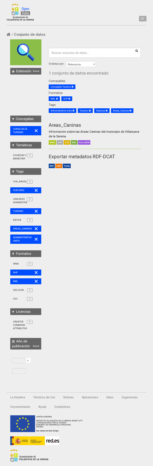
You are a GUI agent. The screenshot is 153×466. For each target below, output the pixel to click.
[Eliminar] (72, 87)
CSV (67, 142)
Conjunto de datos (30, 34)
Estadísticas (62, 407)
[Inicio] (20, 12)
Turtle (67, 166)
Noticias (68, 397)
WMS (52, 142)
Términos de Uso (44, 397)
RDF (52, 166)
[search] (136, 50)
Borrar (36, 71)
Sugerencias (130, 397)
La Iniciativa (17, 397)
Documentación (20, 407)
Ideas (109, 397)
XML (58, 166)
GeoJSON (84, 142)
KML (74, 142)
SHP (60, 142)
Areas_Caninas (65, 125)
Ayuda (42, 407)
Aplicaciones (90, 397)
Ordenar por (56, 63)
